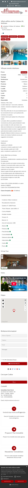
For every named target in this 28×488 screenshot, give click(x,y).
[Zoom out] (25, 308)
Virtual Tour (21, 36)
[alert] (14, 476)
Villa (26, 77)
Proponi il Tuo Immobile (14, 433)
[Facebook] (7, 1)
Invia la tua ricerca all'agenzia (14, 412)
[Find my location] (25, 303)
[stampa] (8, 369)
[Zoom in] (25, 306)
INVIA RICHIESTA (15, 363)
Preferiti (18, 5)
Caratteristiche (13, 36)
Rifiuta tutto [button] (21, 481)
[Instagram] (5, 1)
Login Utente (11, 5)
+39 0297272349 (15, 3)
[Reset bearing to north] (25, 310)
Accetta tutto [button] (7, 481)
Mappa (8, 39)
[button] (14, 484)
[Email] (11, 369)
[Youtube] (3, 1)
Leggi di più (8, 474)
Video (3, 39)
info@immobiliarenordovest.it (19, 1)
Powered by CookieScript (14, 486)
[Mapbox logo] (4, 321)
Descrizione (5, 36)
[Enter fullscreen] (25, 300)
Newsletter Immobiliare (14, 452)
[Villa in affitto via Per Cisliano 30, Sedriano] (14, 50)
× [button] (26, 466)
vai (14, 382)
